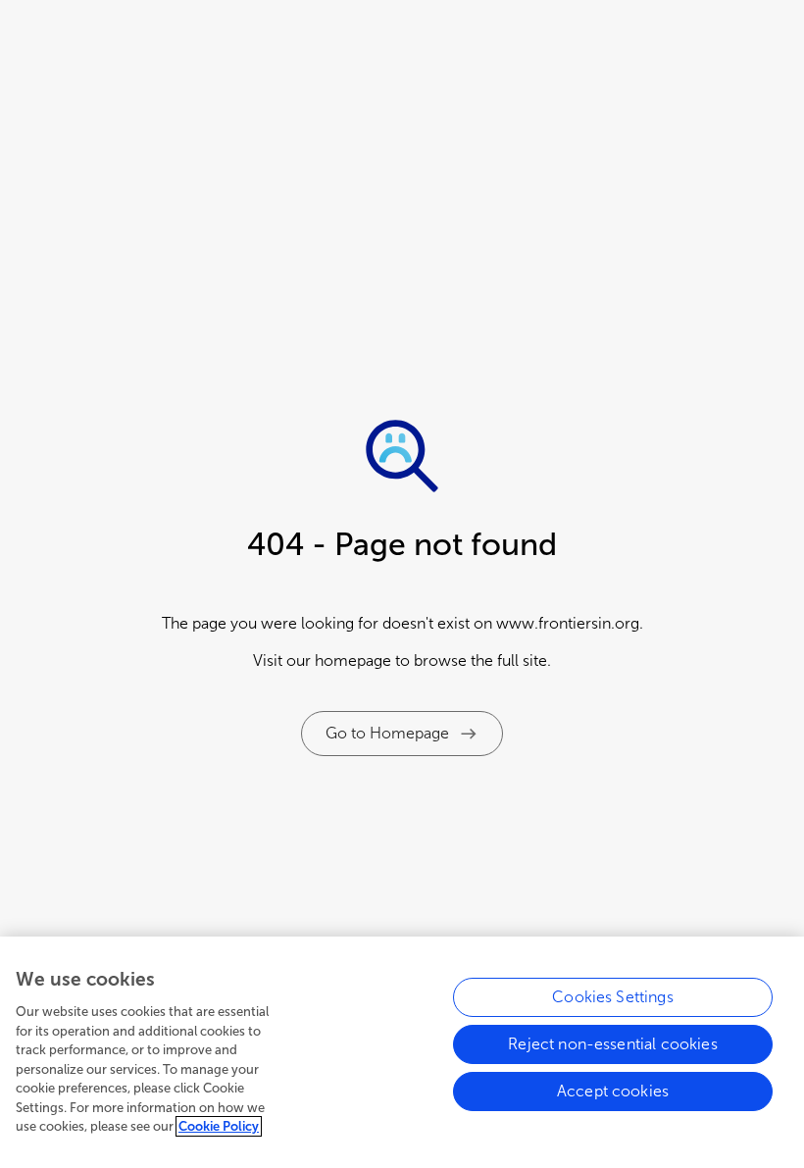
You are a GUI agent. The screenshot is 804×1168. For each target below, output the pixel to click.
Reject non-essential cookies (612, 1044)
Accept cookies (613, 1091)
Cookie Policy (218, 1126)
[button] (402, 733)
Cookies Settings (613, 997)
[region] (402, 1052)
